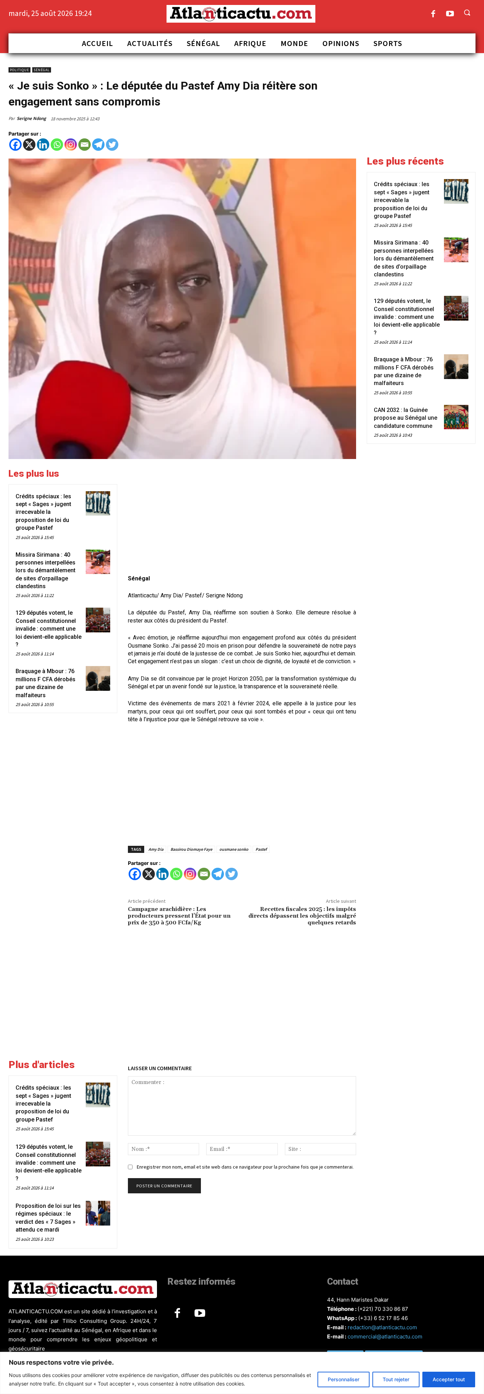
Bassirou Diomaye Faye (191, 849)
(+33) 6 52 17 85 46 (383, 1318)
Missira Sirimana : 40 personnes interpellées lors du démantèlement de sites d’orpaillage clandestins (45, 570)
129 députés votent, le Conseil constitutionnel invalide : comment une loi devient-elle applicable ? (48, 628)
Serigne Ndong (31, 118)
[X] (29, 144)
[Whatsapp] (57, 144)
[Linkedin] (43, 144)
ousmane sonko (233, 849)
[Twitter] (112, 144)
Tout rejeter (396, 1379)
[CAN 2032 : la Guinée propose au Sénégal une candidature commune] (456, 417)
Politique (19, 70)
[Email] (84, 144)
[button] (466, 12)
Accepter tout (449, 1379)
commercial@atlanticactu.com (385, 1336)
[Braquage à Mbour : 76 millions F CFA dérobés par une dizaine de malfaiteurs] (98, 678)
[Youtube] (450, 14)
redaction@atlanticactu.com (382, 1327)
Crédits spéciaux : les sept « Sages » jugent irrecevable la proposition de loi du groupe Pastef (43, 512)
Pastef (261, 849)
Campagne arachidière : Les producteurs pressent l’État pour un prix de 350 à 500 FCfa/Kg (179, 916)
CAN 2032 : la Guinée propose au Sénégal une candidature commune (405, 418)
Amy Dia (155, 849)
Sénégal (42, 70)
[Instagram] (70, 144)
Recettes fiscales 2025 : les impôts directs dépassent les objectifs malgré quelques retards (302, 916)
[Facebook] (433, 14)
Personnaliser (343, 1379)
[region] (242, 1373)
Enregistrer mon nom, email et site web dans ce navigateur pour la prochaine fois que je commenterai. (245, 1167)
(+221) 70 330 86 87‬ (383, 1309)
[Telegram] (98, 144)
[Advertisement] (242, 517)
